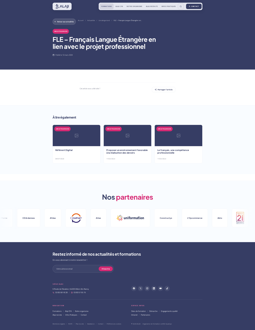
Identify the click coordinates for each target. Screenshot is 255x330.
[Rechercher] (181, 6)
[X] (140, 288)
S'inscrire (106, 268)
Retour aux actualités (65, 21)
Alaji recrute (152, 6)
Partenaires (145, 314)
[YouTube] (160, 288)
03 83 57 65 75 (80, 292)
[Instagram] (147, 288)
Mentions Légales (59, 324)
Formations (106, 6)
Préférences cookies (114, 324)
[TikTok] (167, 288)
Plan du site (80, 324)
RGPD (70, 324)
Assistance (91, 324)
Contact (195, 6)
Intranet (134, 314)
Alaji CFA (119, 6)
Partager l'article (165, 89)
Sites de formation (138, 311)
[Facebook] (134, 288)
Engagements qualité (169, 311)
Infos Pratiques (169, 6)
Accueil (81, 20)
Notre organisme (134, 6)
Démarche (153, 311)
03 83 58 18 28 (61, 292)
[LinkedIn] (153, 288)
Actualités (91, 20)
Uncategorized (104, 20)
